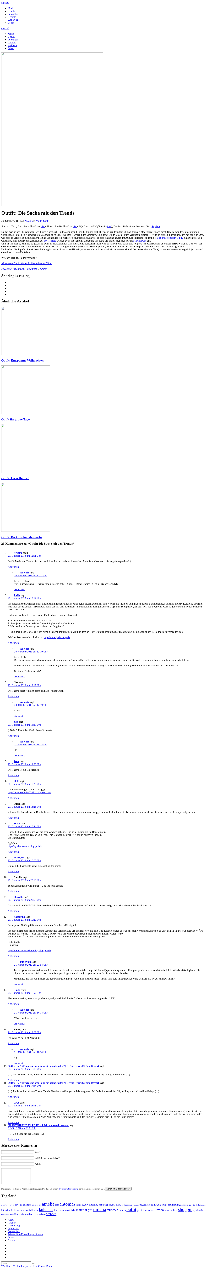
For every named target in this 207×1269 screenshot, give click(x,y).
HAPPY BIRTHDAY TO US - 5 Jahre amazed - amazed (38, 1125)
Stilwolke (19, 897)
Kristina (18, 552)
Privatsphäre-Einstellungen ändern (25, 1234)
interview (6, 1210)
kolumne (46, 1209)
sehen (174, 1210)
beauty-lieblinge (90, 1204)
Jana (16, 761)
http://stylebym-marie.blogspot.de (25, 846)
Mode (11, 8)
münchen (112, 1210)
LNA (16, 1102)
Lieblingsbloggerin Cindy (170, 237)
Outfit (46, 221)
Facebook (6, 268)
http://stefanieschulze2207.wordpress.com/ (29, 792)
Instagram (32, 268)
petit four (142, 1210)
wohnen (51, 1214)
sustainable (12, 1214)
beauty (77, 1204)
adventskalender (23, 1204)
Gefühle (12, 17)
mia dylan (19, 857)
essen (142, 1204)
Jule (16, 721)
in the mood (16, 1210)
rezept (167, 1210)
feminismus (173, 1204)
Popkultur (13, 14)
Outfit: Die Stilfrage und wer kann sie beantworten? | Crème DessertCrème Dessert (53, 1066)
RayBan (156, 226)
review (160, 1210)
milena (99, 1209)
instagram (202, 1205)
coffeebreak (127, 1205)
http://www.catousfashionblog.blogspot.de (29, 950)
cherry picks (115, 1204)
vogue (36, 1214)
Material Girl (139, 240)
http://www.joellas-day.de (57, 637)
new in (122, 1210)
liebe (73, 1210)
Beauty (11, 11)
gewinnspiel (183, 1205)
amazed (5, 2)
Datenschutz (14, 1231)
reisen (151, 1210)
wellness (42, 1214)
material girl (84, 1210)
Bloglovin (19, 268)
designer (135, 1205)
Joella (17, 595)
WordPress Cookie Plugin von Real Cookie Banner (27, 1266)
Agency (12, 1222)
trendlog (29, 1214)
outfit (131, 1209)
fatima (164, 1205)
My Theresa (50, 240)
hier (43, 226)
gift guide (193, 1205)
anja (57, 1204)
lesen (56, 1210)
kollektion (33, 1210)
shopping (186, 1209)
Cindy (17, 990)
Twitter (43, 268)
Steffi (16, 781)
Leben (11, 22)
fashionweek (153, 1204)
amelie (48, 1204)
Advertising (14, 1225)
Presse (11, 1237)
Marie (17, 823)
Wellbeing (13, 19)
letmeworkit (65, 1210)
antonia (67, 1204)
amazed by (36, 1205)
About (11, 1219)
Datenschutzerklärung (68, 1189)
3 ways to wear (7, 1205)
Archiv (11, 1240)
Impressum (13, 1228)
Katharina (19, 916)
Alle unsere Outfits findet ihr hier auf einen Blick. (26, 263)
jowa (25, 1210)
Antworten (13, 566)
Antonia (28, 221)
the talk (20, 1214)
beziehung (103, 1204)
